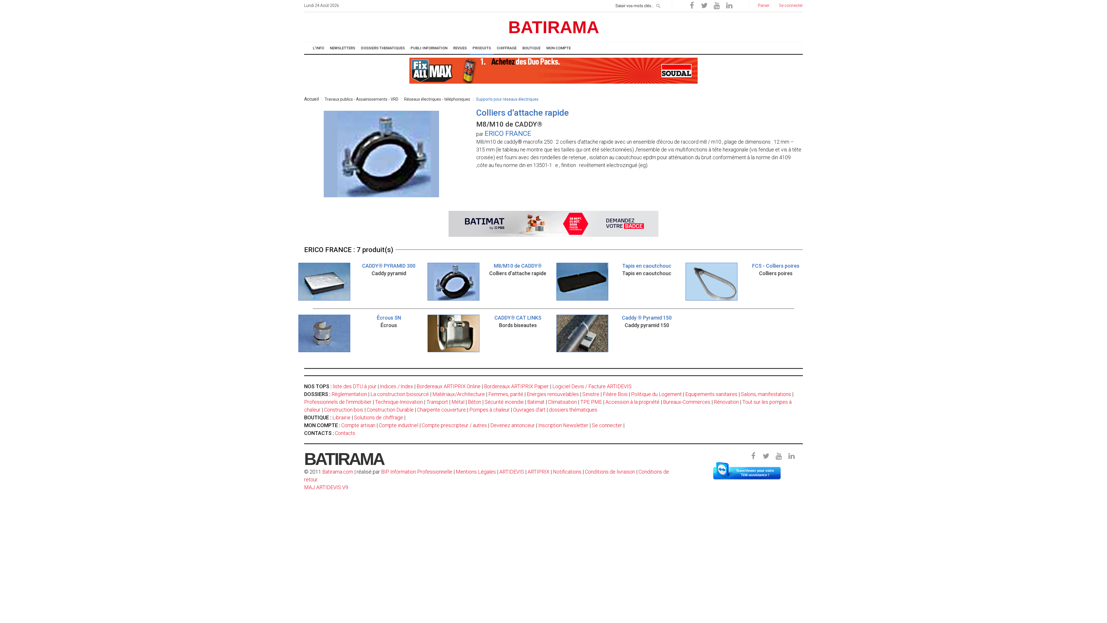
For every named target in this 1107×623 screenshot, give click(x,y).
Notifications (568, 472)
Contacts (345, 433)
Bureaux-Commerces (686, 402)
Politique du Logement (656, 394)
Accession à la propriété (632, 402)
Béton (474, 402)
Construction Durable (390, 410)
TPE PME (591, 402)
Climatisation (562, 402)
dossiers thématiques (573, 410)
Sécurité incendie (504, 402)
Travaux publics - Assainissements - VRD (361, 99)
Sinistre (590, 394)
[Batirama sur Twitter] (704, 6)
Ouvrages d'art (529, 410)
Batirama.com (337, 472)
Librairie (341, 417)
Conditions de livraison (610, 472)
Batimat (536, 402)
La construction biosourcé (399, 394)
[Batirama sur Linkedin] (729, 6)
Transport (437, 402)
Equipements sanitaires (711, 394)
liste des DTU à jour (354, 386)
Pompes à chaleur (489, 410)
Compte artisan (358, 425)
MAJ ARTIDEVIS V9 (326, 487)
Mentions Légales (476, 472)
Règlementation (349, 394)
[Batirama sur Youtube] (716, 6)
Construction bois (343, 410)
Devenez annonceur (512, 425)
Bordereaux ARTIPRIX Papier (516, 386)
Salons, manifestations (766, 394)
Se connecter (607, 425)
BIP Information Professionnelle (416, 472)
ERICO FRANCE (508, 134)
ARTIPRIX (538, 472)
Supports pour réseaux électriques (507, 99)
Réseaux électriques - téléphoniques (437, 99)
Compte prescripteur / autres (454, 425)
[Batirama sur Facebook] (692, 6)
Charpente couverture (441, 410)
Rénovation (726, 402)
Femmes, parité (505, 394)
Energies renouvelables (553, 394)
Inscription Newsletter (563, 425)
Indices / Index (396, 386)
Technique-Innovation (399, 402)
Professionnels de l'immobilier (338, 402)
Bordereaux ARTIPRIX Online (449, 386)
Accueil (311, 99)
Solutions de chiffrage (378, 417)
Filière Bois (615, 394)
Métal (457, 402)
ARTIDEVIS (511, 472)
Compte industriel (398, 425)
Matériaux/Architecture (458, 394)
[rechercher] (658, 5)
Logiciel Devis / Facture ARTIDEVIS (592, 386)
